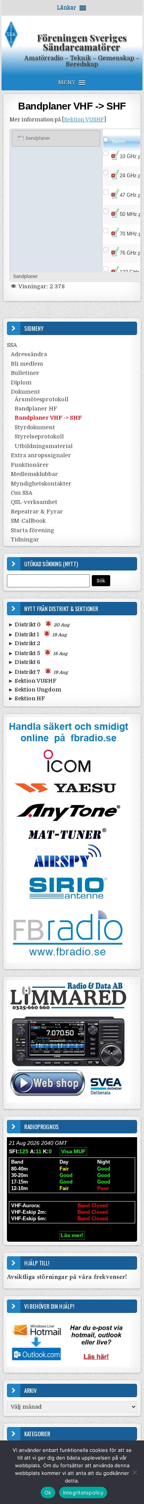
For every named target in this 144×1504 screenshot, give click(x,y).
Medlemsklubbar (34, 474)
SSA (12, 345)
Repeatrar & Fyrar (37, 511)
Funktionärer (30, 465)
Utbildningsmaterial (44, 446)
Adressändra (29, 354)
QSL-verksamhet (34, 502)
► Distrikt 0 (39, 624)
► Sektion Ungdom (34, 690)
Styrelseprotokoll (39, 436)
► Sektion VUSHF (32, 681)
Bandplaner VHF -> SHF (72, 106)
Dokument (25, 392)
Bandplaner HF (36, 408)
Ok (48, 1492)
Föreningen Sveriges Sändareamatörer (82, 42)
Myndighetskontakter (41, 484)
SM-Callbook (28, 521)
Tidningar (25, 539)
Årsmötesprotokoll (41, 399)
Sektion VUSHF (84, 120)
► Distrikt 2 (24, 643)
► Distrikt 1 (37, 634)
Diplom (21, 382)
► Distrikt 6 (24, 662)
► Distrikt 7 (38, 672)
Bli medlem (27, 364)
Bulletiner (25, 373)
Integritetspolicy (83, 1492)
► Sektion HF (26, 698)
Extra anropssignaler (41, 455)
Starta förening (32, 530)
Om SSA (21, 493)
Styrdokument (35, 427)
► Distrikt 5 (38, 653)
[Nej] (134, 1472)
